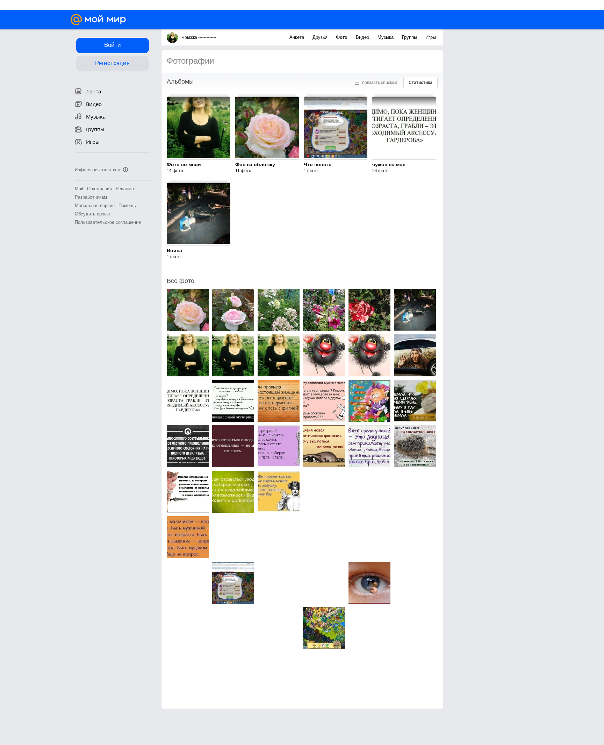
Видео (363, 37)
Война (174, 250)
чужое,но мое (388, 164)
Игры (430, 37)
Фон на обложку (255, 164)
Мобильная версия (95, 205)
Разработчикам (91, 197)
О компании (99, 188)
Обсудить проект (93, 214)
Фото (342, 37)
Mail (79, 188)
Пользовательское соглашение (108, 222)
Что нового (318, 164)
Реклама (125, 188)
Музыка (386, 37)
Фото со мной (184, 164)
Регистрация (112, 63)
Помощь (127, 205)
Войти (112, 45)
